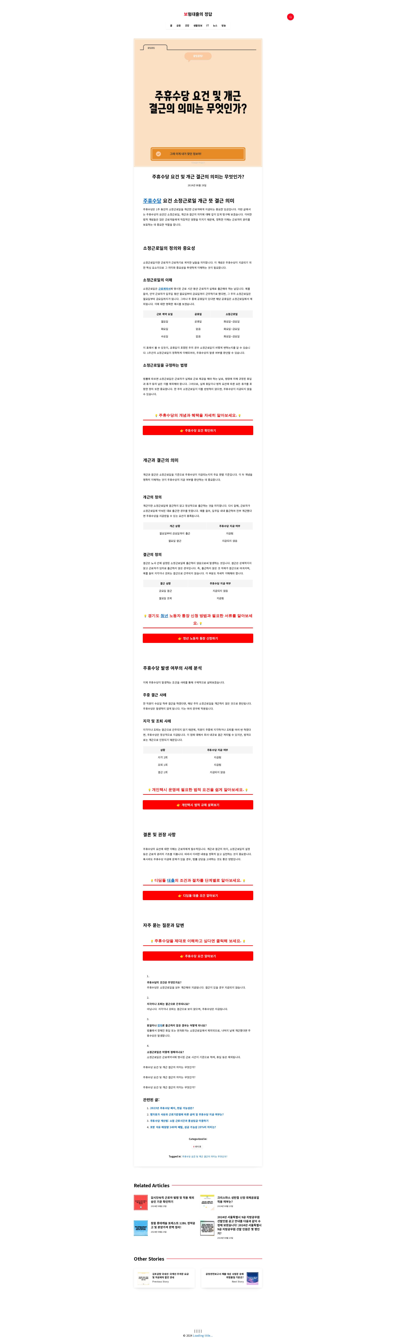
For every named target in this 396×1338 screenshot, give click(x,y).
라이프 (198, 1146)
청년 (164, 616)
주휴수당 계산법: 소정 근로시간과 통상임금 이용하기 (179, 1121)
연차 (159, 1025)
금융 (178, 25)
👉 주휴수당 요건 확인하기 (198, 430)
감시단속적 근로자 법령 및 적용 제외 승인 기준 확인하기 (172, 1199)
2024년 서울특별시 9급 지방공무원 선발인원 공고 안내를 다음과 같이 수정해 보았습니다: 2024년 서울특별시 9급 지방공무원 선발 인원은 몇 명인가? (239, 1225)
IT (207, 25)
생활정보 (198, 25)
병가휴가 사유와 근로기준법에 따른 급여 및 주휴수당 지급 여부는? (187, 1114)
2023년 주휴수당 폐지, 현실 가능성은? (172, 1108)
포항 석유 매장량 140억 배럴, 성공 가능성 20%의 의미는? (183, 1127)
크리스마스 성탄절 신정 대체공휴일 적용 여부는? (238, 1199)
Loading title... (203, 1335)
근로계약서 (164, 289)
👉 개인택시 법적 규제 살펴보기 (198, 804)
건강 (187, 25)
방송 (224, 25)
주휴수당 (152, 200)
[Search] (290, 16)
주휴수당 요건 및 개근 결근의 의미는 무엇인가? (204, 1156)
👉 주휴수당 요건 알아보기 (198, 956)
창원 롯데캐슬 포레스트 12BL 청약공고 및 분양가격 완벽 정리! (173, 1225)
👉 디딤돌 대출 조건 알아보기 (198, 895)
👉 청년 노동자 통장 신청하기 (198, 638)
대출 (171, 880)
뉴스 (215, 25)
